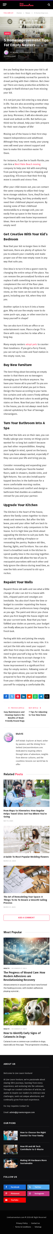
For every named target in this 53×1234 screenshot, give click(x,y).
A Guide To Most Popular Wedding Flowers (26, 856)
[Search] (48, 4)
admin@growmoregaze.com (22, 1112)
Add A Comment (26, 918)
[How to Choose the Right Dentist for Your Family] (11, 1135)
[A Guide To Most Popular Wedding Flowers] (26, 839)
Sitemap (38, 1227)
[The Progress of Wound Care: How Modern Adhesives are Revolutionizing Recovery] (26, 951)
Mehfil (15, 52)
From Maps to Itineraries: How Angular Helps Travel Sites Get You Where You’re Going (25, 813)
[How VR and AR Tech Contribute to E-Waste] (11, 1149)
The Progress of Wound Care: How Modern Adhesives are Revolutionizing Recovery (24, 976)
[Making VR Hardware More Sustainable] (11, 1163)
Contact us (35, 1223)
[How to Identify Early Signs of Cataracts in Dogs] (26, 1011)
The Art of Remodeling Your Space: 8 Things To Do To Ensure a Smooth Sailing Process (25, 899)
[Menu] (5, 4)
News (7, 33)
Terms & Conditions (23, 1227)
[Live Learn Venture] (27, 4)
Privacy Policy (22, 1223)
